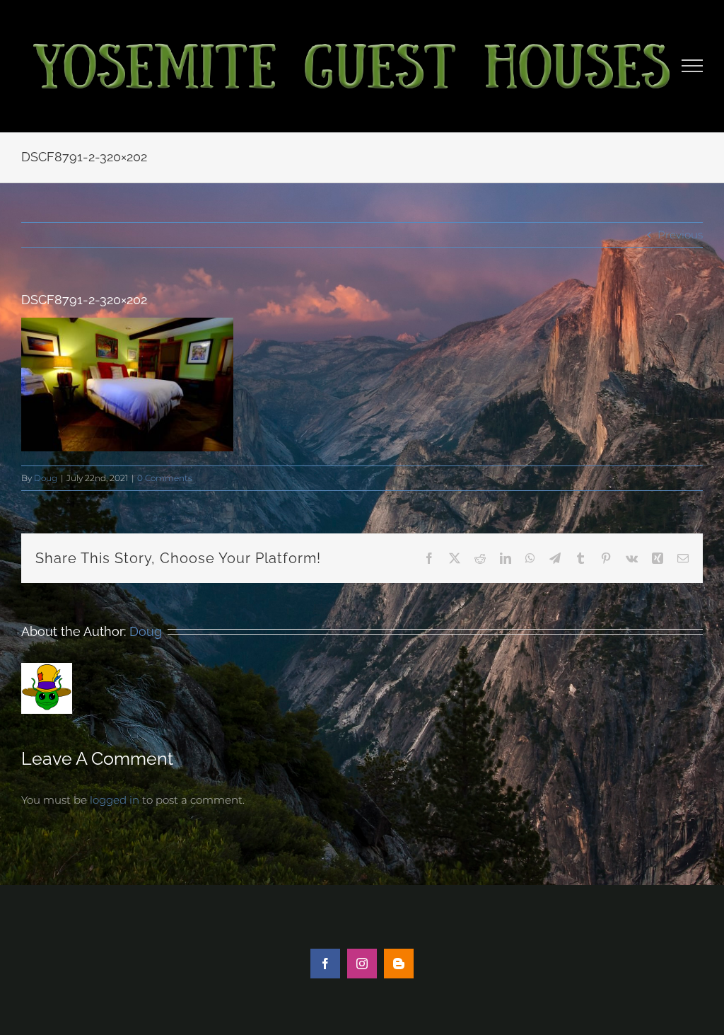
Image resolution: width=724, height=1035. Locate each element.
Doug (45, 478)
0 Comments (164, 478)
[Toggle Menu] (692, 65)
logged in (114, 799)
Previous (680, 234)
